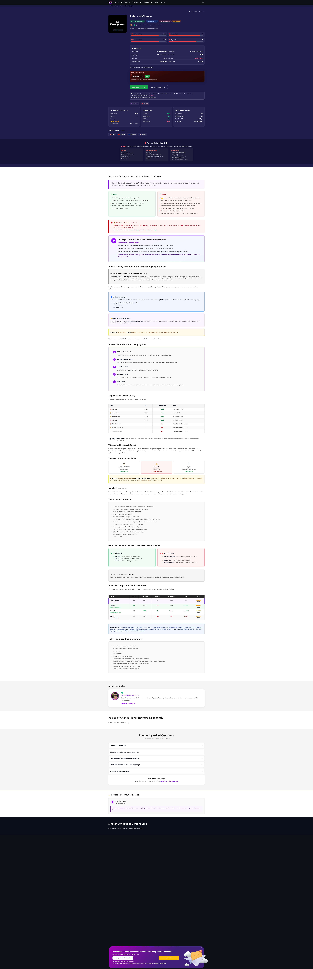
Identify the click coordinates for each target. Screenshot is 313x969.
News (156, 2)
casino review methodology (147, 67)
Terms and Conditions (153, 963)
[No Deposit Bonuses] (110, 2)
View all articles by (127, 703)
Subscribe (169, 958)
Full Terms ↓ (151, 95)
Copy (147, 76)
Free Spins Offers (137, 2)
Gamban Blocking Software (153, 155)
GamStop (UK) (150, 153)
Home (117, 2)
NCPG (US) (124, 158)
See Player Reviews (157, 87)
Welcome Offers (148, 2)
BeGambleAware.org (151, 97)
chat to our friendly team (169, 781)
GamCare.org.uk (125, 156)
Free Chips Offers (125, 2)
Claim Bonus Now (138, 87)
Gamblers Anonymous (127, 155)
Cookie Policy (163, 963)
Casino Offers (118, 6)
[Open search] (203, 2)
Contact (163, 2)
